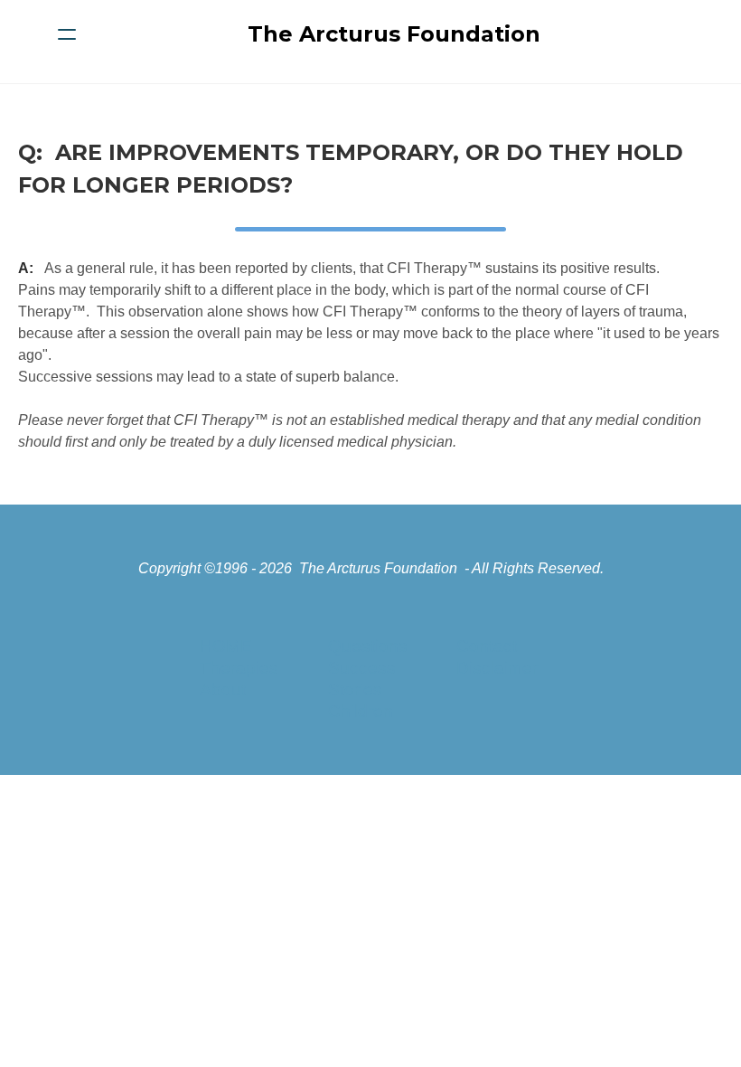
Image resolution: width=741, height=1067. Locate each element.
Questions (368, 646)
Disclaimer (497, 667)
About (223, 689)
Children (360, 711)
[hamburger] (66, 34)
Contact (486, 646)
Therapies (239, 667)
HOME (226, 646)
